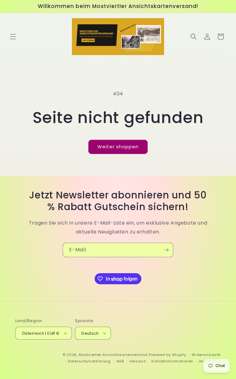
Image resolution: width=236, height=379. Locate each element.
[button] (13, 36)
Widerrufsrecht (206, 354)
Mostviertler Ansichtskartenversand (113, 354)
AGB (120, 361)
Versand (137, 361)
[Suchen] (193, 36)
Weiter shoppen (118, 146)
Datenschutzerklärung (89, 361)
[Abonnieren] (166, 250)
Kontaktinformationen (172, 361)
